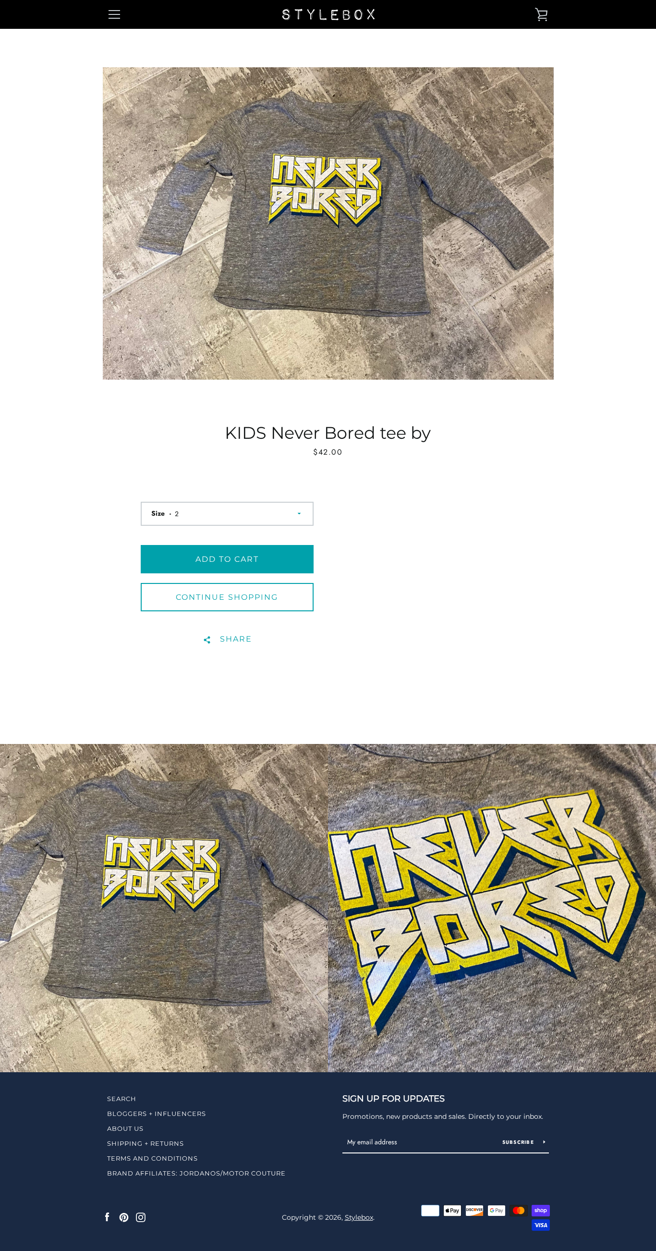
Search (121, 1098)
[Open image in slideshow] (328, 223)
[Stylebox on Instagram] (141, 1217)
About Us (125, 1128)
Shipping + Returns (145, 1143)
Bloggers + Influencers (156, 1113)
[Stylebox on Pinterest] (124, 1217)
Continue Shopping (227, 597)
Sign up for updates (393, 1098)
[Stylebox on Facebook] (107, 1217)
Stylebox (359, 1217)
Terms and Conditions (152, 1158)
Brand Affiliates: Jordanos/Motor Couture (196, 1173)
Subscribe (519, 1142)
